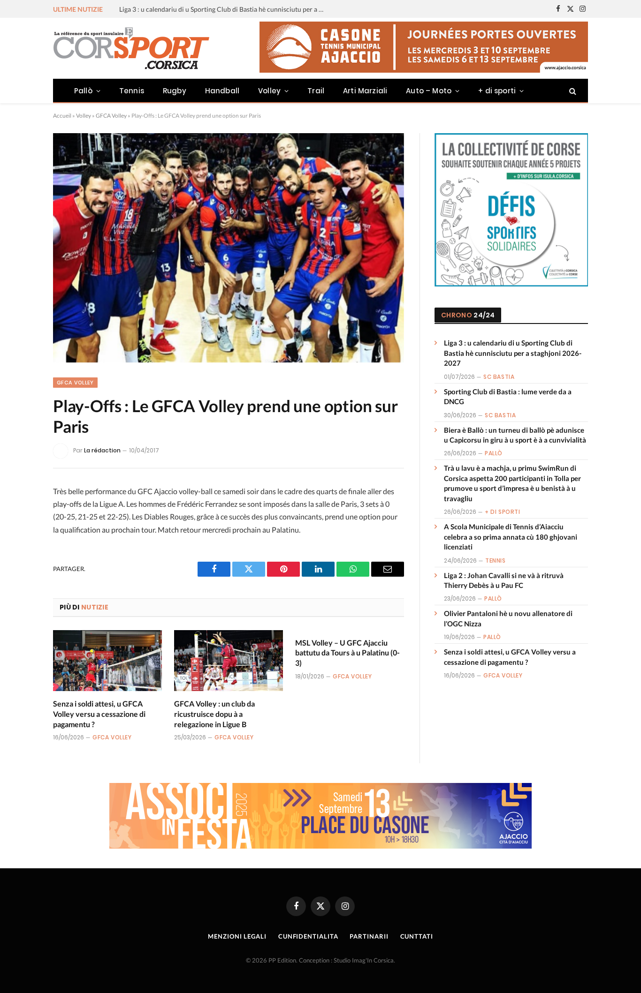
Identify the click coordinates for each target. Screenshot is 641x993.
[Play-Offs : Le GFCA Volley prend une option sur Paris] (228, 247)
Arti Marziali (365, 91)
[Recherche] (571, 90)
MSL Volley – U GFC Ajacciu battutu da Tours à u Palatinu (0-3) (347, 653)
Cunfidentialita (308, 936)
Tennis (131, 91)
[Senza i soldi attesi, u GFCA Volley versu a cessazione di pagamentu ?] (107, 661)
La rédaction (102, 450)
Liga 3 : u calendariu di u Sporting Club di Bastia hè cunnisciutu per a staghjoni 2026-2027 (512, 353)
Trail (315, 91)
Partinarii (369, 936)
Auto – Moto (428, 91)
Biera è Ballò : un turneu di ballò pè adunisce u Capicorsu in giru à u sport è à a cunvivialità (515, 435)
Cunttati (416, 936)
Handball (222, 91)
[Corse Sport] (133, 48)
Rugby (174, 91)
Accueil (62, 115)
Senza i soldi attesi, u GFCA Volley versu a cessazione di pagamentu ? (99, 714)
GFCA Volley (111, 115)
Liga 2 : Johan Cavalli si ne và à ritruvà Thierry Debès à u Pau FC (504, 580)
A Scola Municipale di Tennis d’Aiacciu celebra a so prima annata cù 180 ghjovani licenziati (510, 536)
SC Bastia (498, 377)
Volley (269, 91)
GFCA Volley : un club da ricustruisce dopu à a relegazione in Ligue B (214, 714)
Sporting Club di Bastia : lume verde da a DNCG (188, 9)
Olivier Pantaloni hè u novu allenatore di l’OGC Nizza (508, 618)
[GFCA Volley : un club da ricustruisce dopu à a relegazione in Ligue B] (228, 661)
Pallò (83, 91)
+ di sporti (497, 91)
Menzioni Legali (237, 936)
